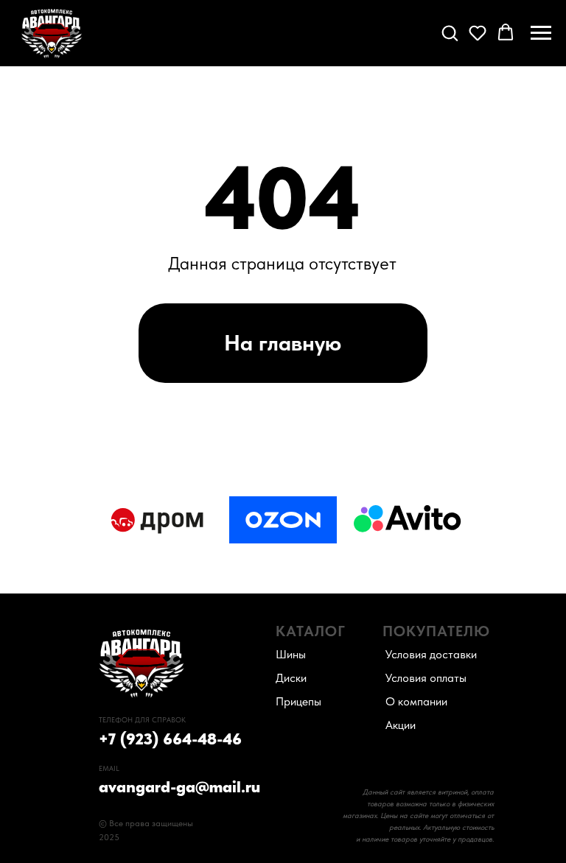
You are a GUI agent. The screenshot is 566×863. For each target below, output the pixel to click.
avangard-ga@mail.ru (179, 786)
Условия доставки (431, 654)
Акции (400, 725)
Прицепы (298, 701)
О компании (416, 701)
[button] (449, 32)
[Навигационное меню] (541, 33)
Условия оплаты (426, 678)
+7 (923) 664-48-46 (170, 738)
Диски (291, 678)
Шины (291, 654)
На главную (282, 342)
